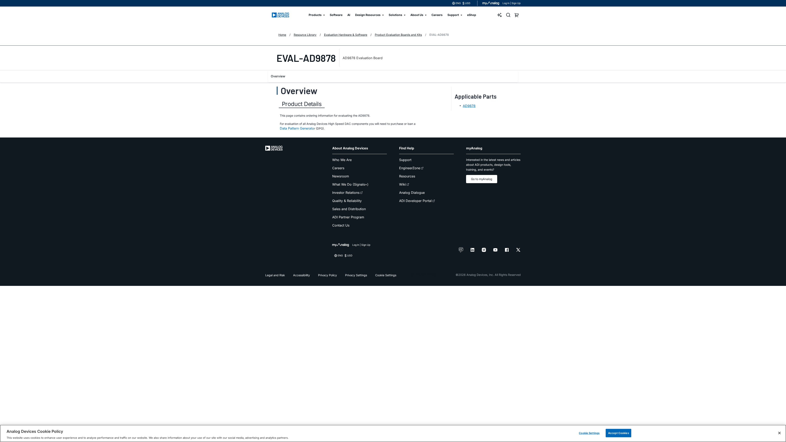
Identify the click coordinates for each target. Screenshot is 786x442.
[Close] (779, 432)
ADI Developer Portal (415, 201)
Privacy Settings (356, 275)
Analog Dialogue (412, 193)
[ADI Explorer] (499, 15)
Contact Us (340, 225)
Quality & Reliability (347, 201)
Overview (278, 76)
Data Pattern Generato (297, 128)
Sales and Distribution (349, 209)
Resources (407, 176)
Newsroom (340, 176)
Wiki (402, 184)
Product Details (302, 103)
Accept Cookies (618, 432)
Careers (338, 168)
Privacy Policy (327, 275)
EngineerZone (409, 168)
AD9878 (469, 106)
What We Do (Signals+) (350, 184)
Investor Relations (345, 193)
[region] (393, 433)
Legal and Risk (275, 275)
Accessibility (301, 275)
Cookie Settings (385, 275)
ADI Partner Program (348, 217)
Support (405, 160)
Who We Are (342, 160)
